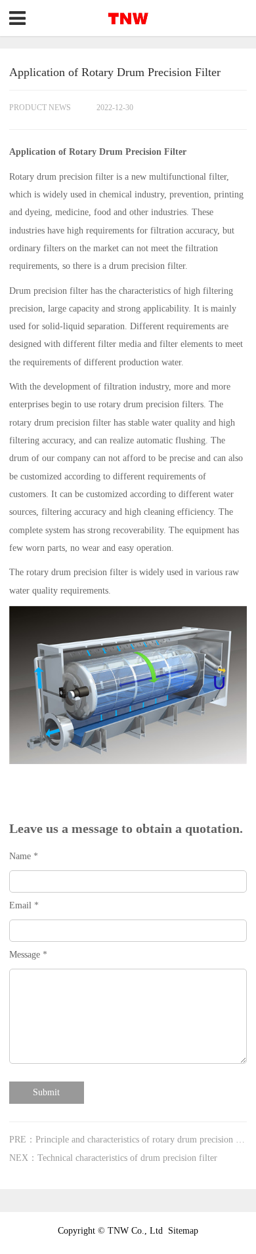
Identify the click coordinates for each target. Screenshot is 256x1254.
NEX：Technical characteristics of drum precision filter (113, 1158)
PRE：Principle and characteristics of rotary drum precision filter (131, 1139)
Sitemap (183, 1231)
